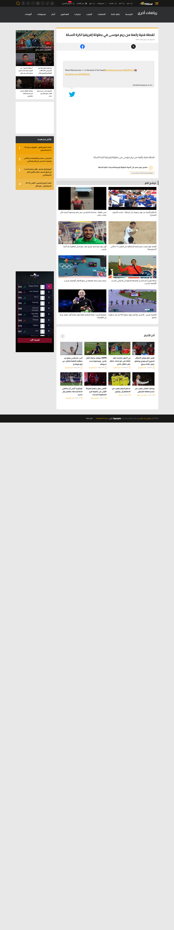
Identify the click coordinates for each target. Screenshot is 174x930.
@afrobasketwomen (114, 70)
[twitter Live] (33, 3)
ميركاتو (121, 395)
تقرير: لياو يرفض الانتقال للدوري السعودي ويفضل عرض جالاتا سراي (144, 361)
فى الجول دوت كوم (146, 418)
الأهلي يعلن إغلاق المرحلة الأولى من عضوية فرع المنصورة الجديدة (96, 391)
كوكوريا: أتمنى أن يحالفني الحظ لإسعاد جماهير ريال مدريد (72, 391)
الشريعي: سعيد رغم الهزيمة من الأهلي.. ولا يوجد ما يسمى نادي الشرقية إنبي (35, 159)
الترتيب (89, 14)
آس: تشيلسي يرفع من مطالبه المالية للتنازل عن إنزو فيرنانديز (72, 361)
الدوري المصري (67, 3)
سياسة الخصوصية (102, 418)
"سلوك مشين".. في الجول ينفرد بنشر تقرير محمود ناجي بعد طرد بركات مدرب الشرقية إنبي (25, 71)
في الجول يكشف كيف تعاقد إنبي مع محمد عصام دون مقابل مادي (120, 361)
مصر (128, 3)
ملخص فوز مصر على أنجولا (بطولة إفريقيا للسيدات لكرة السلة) (123, 167)
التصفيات (101, 14)
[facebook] (23, 3)
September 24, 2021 (146, 85)
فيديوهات (100, 3)
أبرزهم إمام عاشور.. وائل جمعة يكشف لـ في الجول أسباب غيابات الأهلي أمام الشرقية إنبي (35, 172)
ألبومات (28, 14)
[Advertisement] (35, 230)
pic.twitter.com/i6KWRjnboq (77, 74)
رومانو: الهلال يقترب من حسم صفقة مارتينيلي (145, 390)
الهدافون (65, 14)
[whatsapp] (52, 3)
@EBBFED (129, 70)
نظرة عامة (115, 14)
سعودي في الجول (142, 395)
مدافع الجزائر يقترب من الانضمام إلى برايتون (121, 390)
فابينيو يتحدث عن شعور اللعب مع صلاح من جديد (44, 93)
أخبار (120, 3)
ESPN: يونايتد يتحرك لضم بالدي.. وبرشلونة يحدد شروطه (96, 361)
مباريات (111, 3)
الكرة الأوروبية (142, 367)
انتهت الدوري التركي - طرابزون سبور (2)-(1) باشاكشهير (35, 148)
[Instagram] (37, 3)
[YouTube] (42, 3)
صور (90, 3)
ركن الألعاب (80, 3)
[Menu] (156, 3)
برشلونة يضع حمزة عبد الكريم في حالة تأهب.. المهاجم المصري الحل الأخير (45, 71)
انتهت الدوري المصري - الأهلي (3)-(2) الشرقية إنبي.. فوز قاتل (35, 184)
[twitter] (28, 3)
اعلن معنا (89, 418)
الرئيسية (129, 14)
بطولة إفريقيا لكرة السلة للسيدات (142, 173)
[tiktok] (47, 3)
